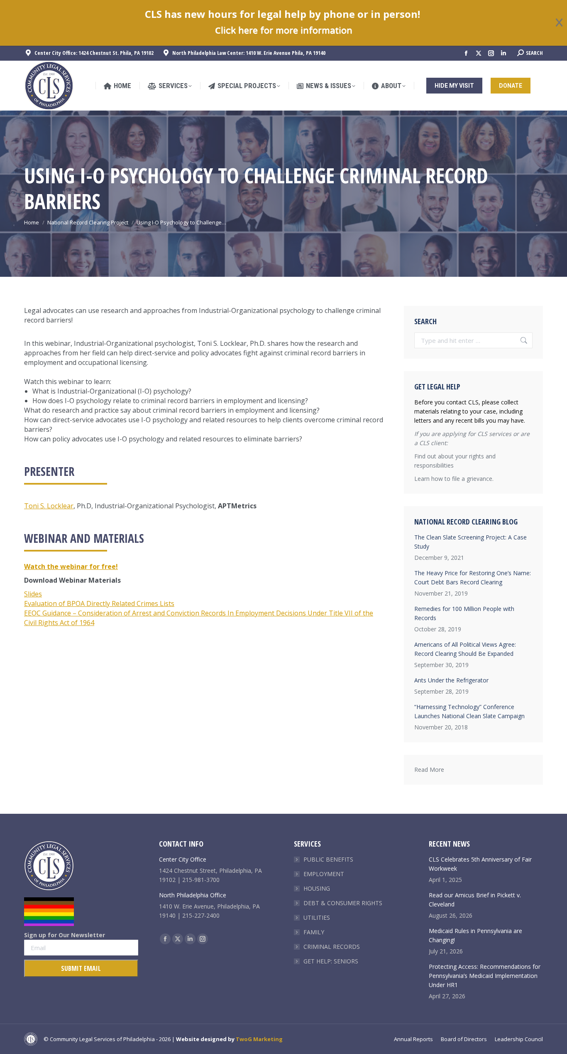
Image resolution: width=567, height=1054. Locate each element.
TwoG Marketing (259, 1039)
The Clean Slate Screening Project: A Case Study (470, 541)
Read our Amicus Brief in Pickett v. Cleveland (475, 899)
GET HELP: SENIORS (330, 961)
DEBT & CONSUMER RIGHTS (342, 903)
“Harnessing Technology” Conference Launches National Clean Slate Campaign (469, 711)
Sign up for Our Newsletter (64, 935)
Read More (429, 769)
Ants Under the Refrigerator (451, 680)
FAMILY (313, 932)
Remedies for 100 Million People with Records (464, 613)
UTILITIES (316, 917)
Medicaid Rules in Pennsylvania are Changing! (475, 935)
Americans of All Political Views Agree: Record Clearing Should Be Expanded (465, 649)
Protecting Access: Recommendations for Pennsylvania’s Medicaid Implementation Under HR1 (484, 976)
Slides (33, 593)
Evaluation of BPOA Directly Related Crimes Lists (99, 603)
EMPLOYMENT (323, 874)
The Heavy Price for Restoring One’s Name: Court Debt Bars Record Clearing (472, 577)
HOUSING (316, 888)
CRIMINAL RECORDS (331, 947)
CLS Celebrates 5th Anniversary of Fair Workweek (480, 863)
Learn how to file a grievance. (454, 479)
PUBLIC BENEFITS (328, 859)
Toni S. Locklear (48, 505)
